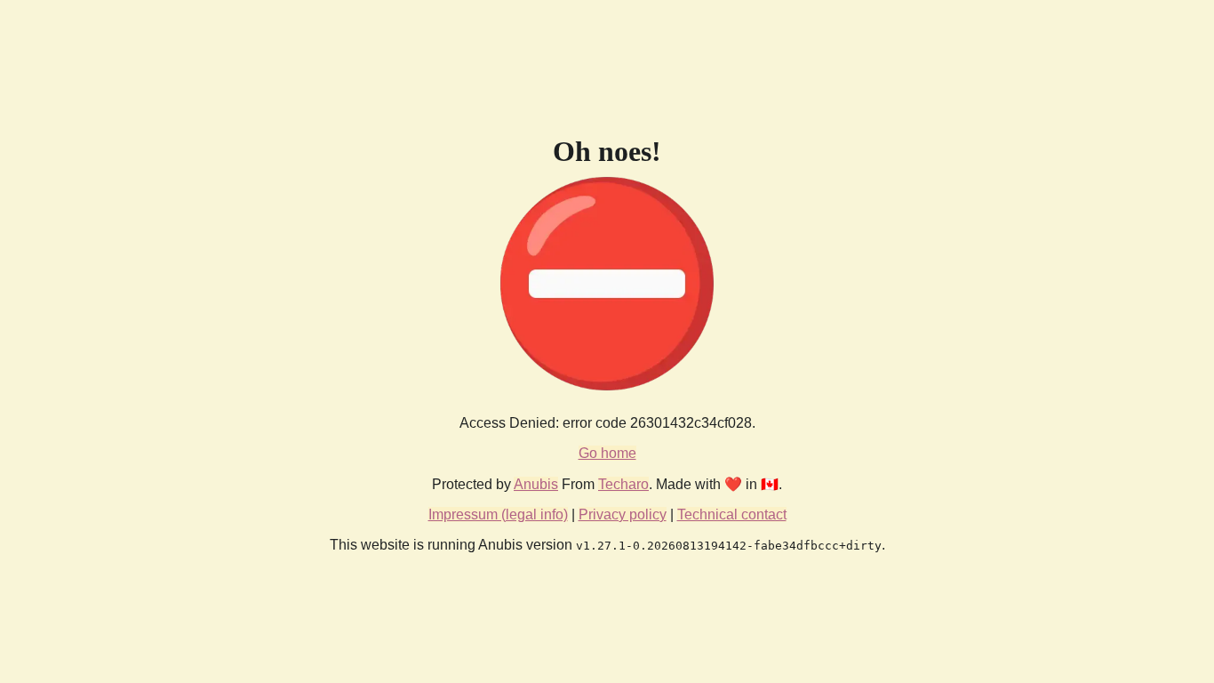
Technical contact (732, 514)
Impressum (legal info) (498, 514)
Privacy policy (623, 514)
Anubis (536, 484)
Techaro (623, 484)
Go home (607, 453)
